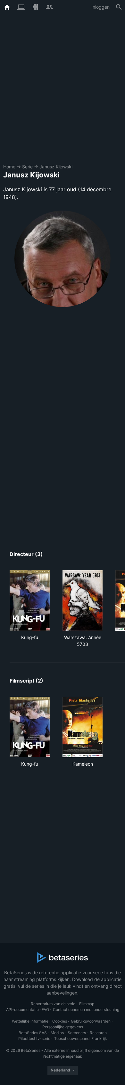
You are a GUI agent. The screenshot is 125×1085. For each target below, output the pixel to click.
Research (98, 1032)
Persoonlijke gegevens (62, 1026)
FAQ (45, 1009)
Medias (57, 1032)
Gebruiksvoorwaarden (91, 1021)
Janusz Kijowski (55, 166)
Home (9, 166)
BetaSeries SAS (33, 1032)
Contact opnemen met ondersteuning (86, 1009)
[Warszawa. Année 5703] (83, 600)
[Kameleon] (83, 727)
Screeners (77, 1032)
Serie (27, 166)
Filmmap (86, 1003)
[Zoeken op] (119, 7)
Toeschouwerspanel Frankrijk (80, 1038)
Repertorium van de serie (53, 1003)
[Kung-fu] (30, 600)
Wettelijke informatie (30, 1021)
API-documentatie (22, 1009)
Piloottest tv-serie (34, 1038)
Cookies (59, 1021)
